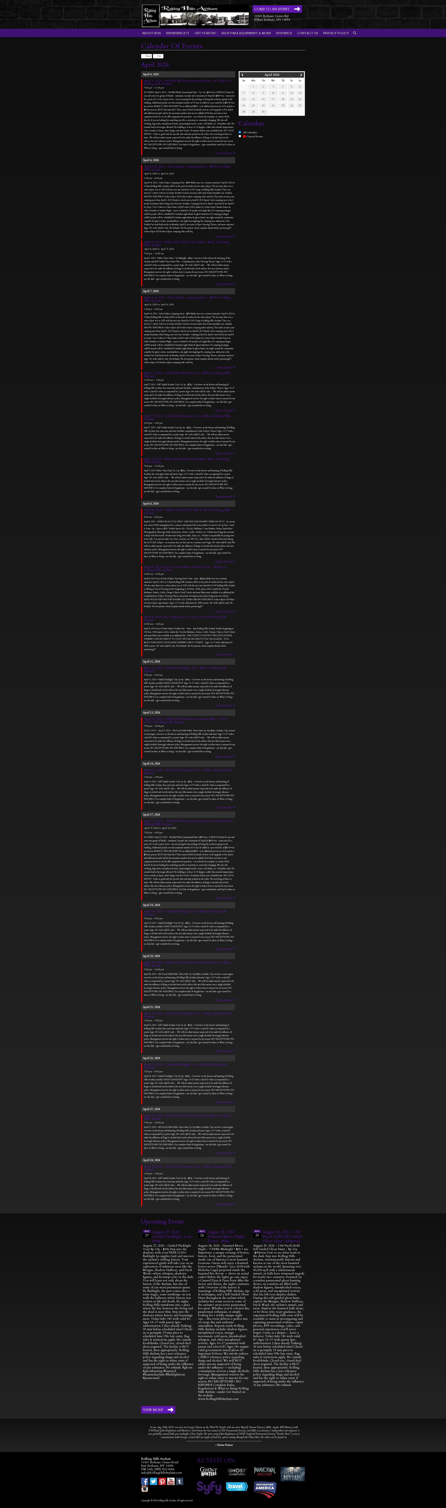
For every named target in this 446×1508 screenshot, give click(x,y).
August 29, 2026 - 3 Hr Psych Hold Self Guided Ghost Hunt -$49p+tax (282, 1236)
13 (300, 93)
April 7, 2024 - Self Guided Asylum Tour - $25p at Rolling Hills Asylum (187, 374)
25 (283, 105)
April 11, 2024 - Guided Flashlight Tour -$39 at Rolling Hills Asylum (185, 669)
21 (244, 105)
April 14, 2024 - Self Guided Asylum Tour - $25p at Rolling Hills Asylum (188, 772)
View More (153, 1410)
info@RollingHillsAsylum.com (161, 1473)
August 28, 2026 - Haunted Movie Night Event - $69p (226, 1236)
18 (283, 99)
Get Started (205, 33)
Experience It (177, 33)
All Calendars (250, 132)
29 (253, 111)
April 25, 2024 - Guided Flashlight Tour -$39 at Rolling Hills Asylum (185, 1066)
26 (291, 105)
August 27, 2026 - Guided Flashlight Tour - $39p (173, 1236)
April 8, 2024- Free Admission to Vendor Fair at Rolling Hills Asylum (185, 618)
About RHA (151, 33)
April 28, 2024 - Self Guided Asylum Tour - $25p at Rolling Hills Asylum (188, 1168)
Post (159, 56)
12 (291, 93)
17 (273, 99)
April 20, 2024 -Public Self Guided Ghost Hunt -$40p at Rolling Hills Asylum (187, 964)
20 (300, 99)
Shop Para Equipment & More (246, 33)
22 (253, 105)
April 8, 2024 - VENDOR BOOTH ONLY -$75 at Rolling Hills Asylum (187, 512)
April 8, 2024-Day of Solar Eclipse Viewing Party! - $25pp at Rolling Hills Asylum (185, 568)
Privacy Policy (336, 33)
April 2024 (271, 75)
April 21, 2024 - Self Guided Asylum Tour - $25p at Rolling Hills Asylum (188, 1015)
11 (283, 93)
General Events (255, 136)
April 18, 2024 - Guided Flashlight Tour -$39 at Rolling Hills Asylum (185, 913)
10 (273, 93)
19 (291, 99)
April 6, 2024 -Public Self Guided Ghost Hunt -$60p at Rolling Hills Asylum (186, 244)
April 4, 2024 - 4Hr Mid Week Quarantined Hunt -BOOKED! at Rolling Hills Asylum (187, 82)
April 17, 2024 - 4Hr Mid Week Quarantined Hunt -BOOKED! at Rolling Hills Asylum (188, 823)
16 (263, 99)
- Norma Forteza (224, 1445)
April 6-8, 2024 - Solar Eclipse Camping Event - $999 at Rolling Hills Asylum (187, 168)
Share (148, 56)
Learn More (224, 153)
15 (253, 99)
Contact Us (307, 33)
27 (300, 105)
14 (244, 99)
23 (263, 105)
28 (244, 111)
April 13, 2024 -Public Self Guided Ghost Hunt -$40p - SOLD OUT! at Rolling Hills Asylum (186, 721)
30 (263, 111)
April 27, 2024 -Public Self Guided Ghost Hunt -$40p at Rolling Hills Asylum (187, 1117)
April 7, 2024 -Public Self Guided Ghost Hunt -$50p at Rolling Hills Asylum (186, 461)
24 (273, 105)
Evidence (284, 33)
